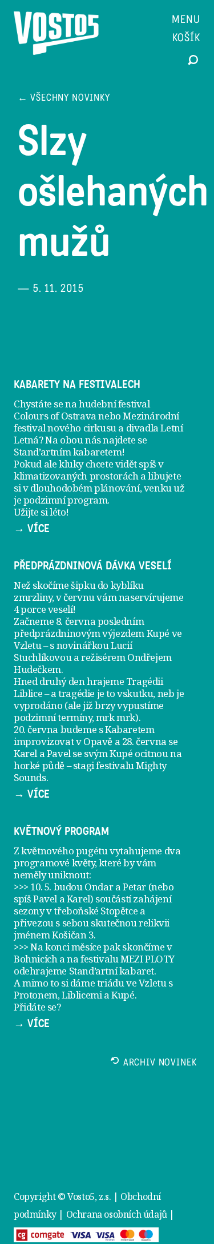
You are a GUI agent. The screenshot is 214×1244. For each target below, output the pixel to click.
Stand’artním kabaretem (68, 451)
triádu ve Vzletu (132, 982)
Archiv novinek (160, 1063)
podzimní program (65, 499)
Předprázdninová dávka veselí (93, 566)
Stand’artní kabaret (111, 970)
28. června (144, 741)
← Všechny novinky (64, 99)
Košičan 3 (72, 934)
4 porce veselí (43, 609)
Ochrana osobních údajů (116, 1214)
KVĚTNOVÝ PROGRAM (61, 831)
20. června (36, 729)
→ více (32, 528)
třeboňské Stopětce (96, 910)
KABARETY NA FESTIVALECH (77, 384)
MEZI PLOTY (147, 958)
